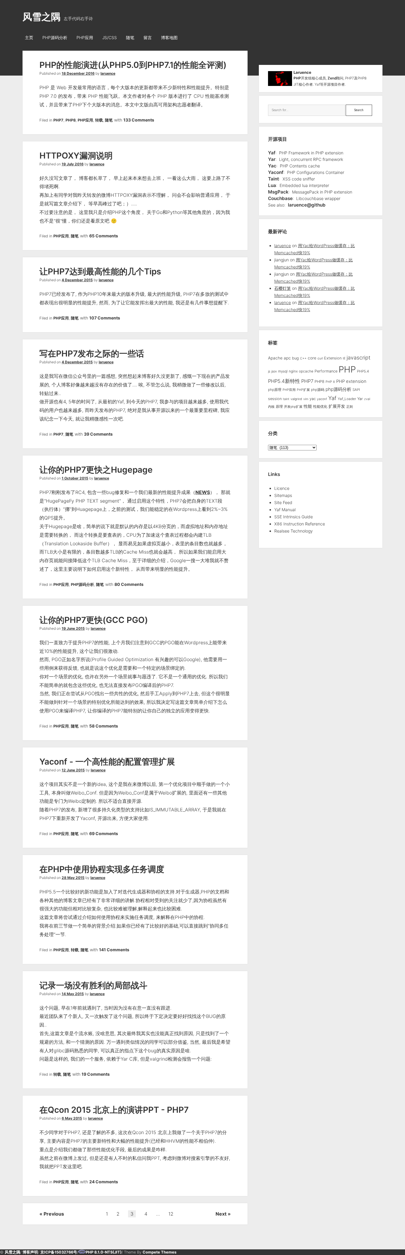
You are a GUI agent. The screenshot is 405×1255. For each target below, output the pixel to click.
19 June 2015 (73, 628)
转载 (99, 120)
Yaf (271, 153)
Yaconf (275, 172)
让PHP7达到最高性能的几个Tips (100, 271)
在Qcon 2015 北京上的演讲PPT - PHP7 (114, 1110)
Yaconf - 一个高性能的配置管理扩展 (107, 762)
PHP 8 (330, 382)
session (275, 399)
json (274, 371)
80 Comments (128, 584)
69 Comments (103, 833)
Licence (281, 488)
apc (287, 358)
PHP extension (351, 381)
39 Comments (98, 434)
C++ (303, 358)
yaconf (322, 399)
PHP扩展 (303, 390)
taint (286, 399)
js (269, 371)
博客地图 (169, 37)
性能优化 (320, 407)
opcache (306, 371)
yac (313, 399)
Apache (275, 358)
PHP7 (58, 120)
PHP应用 (84, 37)
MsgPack (278, 192)
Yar (271, 159)
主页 (29, 37)
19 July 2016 (73, 164)
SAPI (356, 390)
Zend (332, 78)
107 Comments (104, 317)
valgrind (296, 399)
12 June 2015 (73, 770)
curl (320, 358)
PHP (297, 78)
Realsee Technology (293, 530)
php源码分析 (338, 389)
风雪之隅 (41, 17)
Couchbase (280, 198)
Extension (333, 358)
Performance (326, 371)
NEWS (202, 492)
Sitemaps (283, 495)
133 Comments (138, 119)
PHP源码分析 (54, 37)
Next (221, 1214)
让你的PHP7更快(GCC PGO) (93, 620)
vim (305, 399)
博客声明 (30, 1252)
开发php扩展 (293, 407)
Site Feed (283, 502)
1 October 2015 (75, 478)
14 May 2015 (73, 994)
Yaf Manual (285, 509)
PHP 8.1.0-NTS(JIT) (104, 1252)
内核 (271, 407)
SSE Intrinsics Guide (293, 516)
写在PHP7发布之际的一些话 (91, 353)
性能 (308, 406)
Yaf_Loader (347, 399)
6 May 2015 (72, 1118)
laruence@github (307, 205)
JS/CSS (109, 37)
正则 (349, 407)
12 (170, 1214)
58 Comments (103, 725)
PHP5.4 (363, 371)
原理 (279, 407)
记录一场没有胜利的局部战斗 (93, 985)
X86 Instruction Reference (299, 523)
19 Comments (96, 1074)
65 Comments (103, 235)
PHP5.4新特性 (284, 381)
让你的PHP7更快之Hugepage (96, 470)
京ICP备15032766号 (58, 1252)
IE (344, 358)
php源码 (317, 390)
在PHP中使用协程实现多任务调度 (101, 869)
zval (367, 399)
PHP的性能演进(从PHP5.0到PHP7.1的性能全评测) (133, 65)
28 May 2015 (73, 877)
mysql (283, 371)
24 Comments (103, 1181)
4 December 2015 (77, 280)
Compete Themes (159, 1252)
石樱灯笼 (282, 288)
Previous (54, 1214)
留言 (147, 37)
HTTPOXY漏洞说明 (76, 156)
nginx (293, 371)
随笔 (130, 37)
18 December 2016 (78, 73)
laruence (108, 73)
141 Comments (114, 949)
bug (295, 358)
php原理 (274, 390)
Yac (272, 166)
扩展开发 (337, 406)
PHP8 (71, 120)
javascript (358, 357)
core (312, 358)
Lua (272, 185)
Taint (273, 179)
